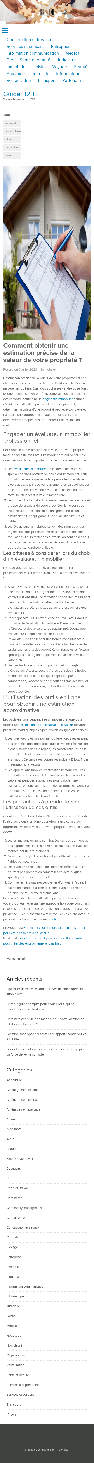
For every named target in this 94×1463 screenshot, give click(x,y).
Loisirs (39, 66)
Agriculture (14, 1080)
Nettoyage (14, 1336)
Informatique (68, 73)
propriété (11, 147)
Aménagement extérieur (23, 1090)
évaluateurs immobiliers (30, 469)
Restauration (19, 80)
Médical (73, 53)
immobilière (13, 131)
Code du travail (17, 1188)
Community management (24, 1208)
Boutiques (14, 1168)
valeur (9, 155)
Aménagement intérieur (23, 1100)
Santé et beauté (35, 60)
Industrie (41, 73)
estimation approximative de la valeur (47, 725)
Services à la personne (23, 1385)
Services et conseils (25, 46)
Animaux (13, 1119)
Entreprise (60, 46)
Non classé (14, 1345)
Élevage (12, 1247)
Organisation (16, 1355)
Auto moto (16, 73)
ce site (52, 919)
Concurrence (16, 1218)
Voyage (59, 66)
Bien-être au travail (20, 1159)
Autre (10, 1139)
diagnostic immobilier (57, 399)
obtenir (10, 139)
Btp (10, 60)
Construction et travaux (29, 39)
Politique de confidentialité (39, 1449)
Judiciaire (66, 60)
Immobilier (17, 66)
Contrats (13, 1237)
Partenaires (73, 80)
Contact (63, 1449)
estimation (12, 123)
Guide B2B (19, 94)
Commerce (14, 1198)
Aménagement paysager (24, 1109)
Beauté (80, 66)
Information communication (33, 53)
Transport (46, 80)
